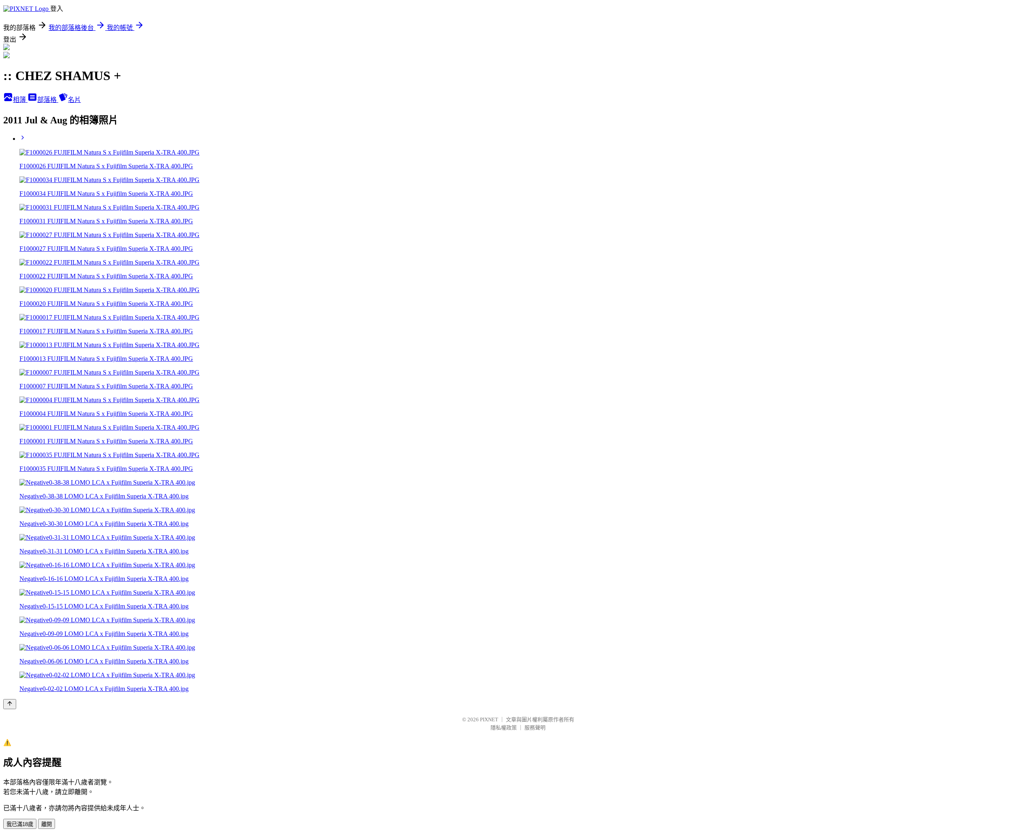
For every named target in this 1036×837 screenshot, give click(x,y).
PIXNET (489, 719)
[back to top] (9, 704)
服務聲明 (535, 728)
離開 (46, 824)
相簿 (20, 99)
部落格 (47, 99)
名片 (74, 99)
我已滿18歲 (19, 824)
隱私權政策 (503, 728)
